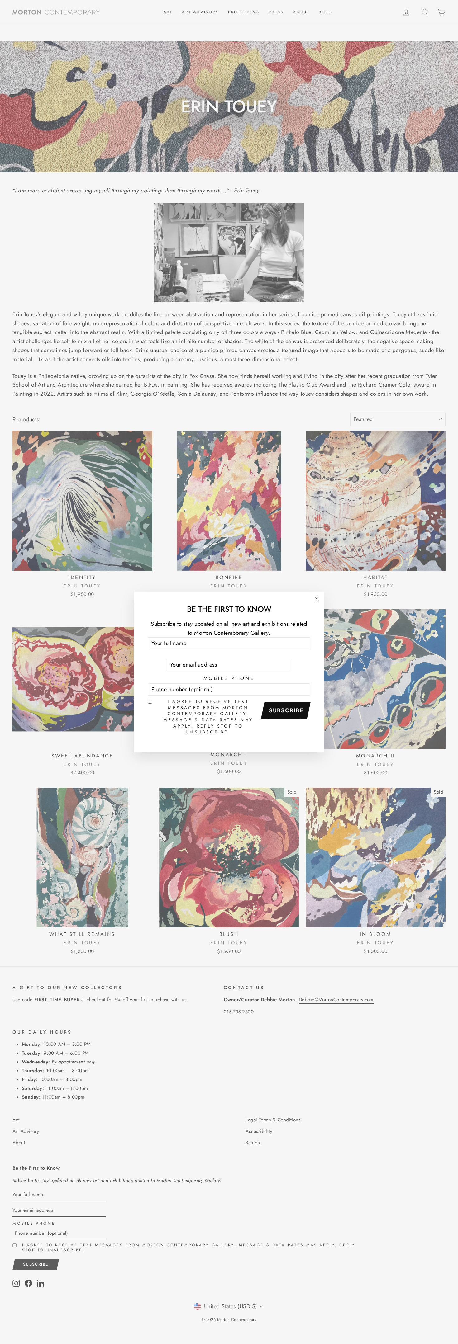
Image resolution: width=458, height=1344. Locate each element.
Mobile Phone (228, 678)
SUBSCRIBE (286, 710)
